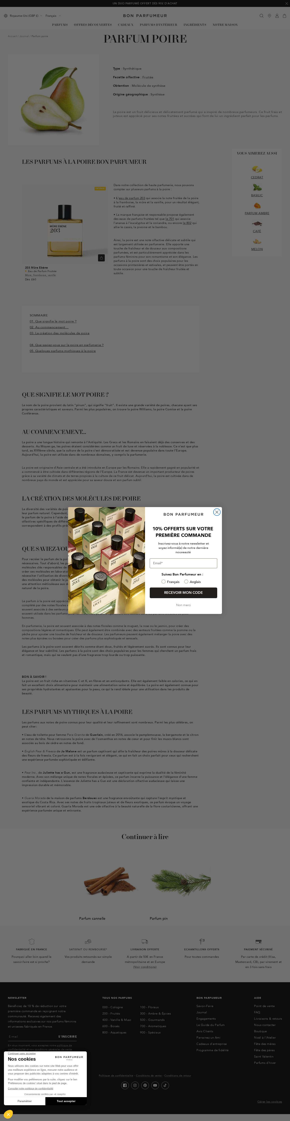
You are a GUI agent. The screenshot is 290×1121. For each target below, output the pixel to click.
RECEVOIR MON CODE (183, 592)
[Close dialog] (216, 512)
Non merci (183, 605)
